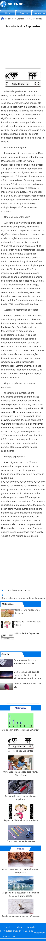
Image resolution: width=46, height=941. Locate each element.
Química (24, 13)
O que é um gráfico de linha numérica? (20, 730)
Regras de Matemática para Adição (21, 820)
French (7, 927)
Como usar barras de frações (21, 841)
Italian (19, 927)
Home (8, 13)
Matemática (36, 18)
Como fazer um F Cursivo (18, 590)
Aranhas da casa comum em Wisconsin (20, 916)
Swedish (17, 931)
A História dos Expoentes (26, 633)
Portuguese (5, 931)
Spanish (30, 927)
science (9, 18)
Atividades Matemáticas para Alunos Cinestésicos (20, 773)
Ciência (20, 18)
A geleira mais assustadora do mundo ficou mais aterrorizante (20, 894)
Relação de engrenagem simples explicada (20, 798)
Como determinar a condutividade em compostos (20, 871)
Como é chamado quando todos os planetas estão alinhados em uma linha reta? (28, 675)
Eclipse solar (9, 936)
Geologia (29, 931)
